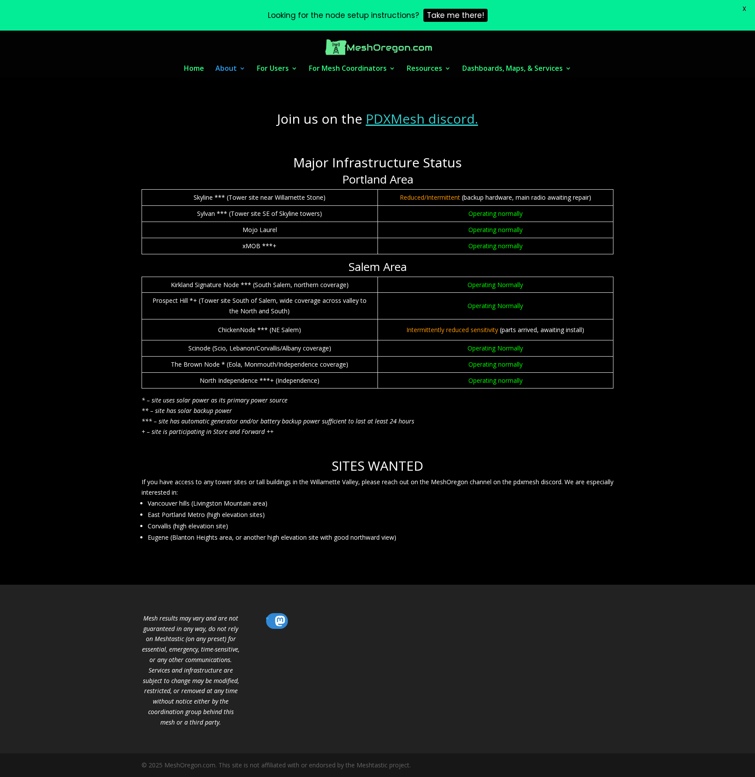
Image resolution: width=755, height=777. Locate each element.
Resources (424, 69)
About (226, 69)
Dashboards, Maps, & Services (512, 69)
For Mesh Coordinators (348, 69)
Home (194, 69)
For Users (273, 69)
